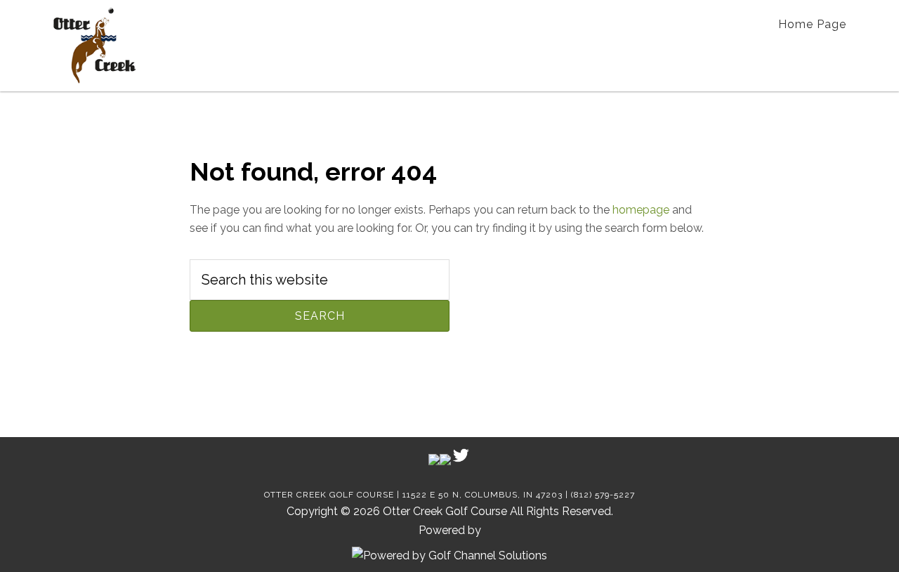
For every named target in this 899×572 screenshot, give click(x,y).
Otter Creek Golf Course (94, 46)
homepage (640, 209)
